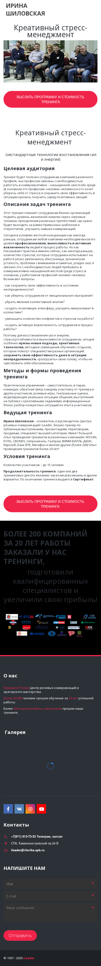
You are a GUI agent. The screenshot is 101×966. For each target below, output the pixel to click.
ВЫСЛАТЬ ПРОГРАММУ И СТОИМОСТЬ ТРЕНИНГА (50, 99)
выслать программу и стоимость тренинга (50, 504)
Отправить (20, 935)
